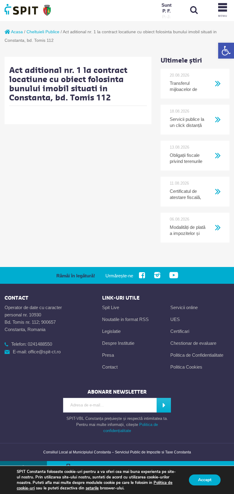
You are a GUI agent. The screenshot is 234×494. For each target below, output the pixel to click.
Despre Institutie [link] (118, 343)
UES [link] (175, 319)
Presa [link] (108, 355)
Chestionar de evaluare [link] (193, 343)
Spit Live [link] (110, 307)
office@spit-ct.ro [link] (44, 351)
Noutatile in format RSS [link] (125, 319)
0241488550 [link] (40, 344)
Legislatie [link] (111, 331)
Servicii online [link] (184, 307)
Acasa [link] (16, 31)
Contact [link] (110, 367)
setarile (92, 488)
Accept (204, 480)
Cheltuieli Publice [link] (43, 31)
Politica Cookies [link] (186, 367)
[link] (226, 51)
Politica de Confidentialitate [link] (196, 355)
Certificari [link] (179, 331)
